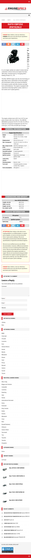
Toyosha (4, 437)
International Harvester (7, 400)
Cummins (4, 341)
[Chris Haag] (2, 523)
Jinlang (3, 322)
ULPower (4, 459)
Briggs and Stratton (7, 384)
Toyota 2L (11, 519)
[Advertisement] (15, 103)
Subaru (3, 368)
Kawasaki (4, 405)
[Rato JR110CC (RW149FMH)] (5, 469)
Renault (3, 365)
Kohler (3, 411)
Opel (3, 360)
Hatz (3, 395)
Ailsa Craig (4, 381)
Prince (3, 362)
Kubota (3, 413)
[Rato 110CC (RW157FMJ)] (5, 485)
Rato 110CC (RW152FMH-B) (16, 492)
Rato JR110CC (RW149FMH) (16, 468)
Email (3, 303)
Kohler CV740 (16, 533)
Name (3, 298)
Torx (3, 435)
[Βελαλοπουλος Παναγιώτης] (2, 513)
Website (4, 307)
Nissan (3, 357)
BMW (3, 333)
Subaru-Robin (5, 429)
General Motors (5, 346)
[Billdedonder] (2, 537)
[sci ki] (2, 519)
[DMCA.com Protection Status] (8, 552)
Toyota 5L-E (19, 530)
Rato (3, 325)
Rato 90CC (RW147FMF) (15, 500)
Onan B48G (17, 526)
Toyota (3, 373)
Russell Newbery (6, 424)
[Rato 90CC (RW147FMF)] (5, 501)
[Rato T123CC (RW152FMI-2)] (5, 477)
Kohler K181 (15, 523)
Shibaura (4, 427)
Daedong (4, 392)
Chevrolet (4, 336)
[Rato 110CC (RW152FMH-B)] (5, 493)
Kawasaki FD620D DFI (19, 537)
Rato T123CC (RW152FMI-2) (17, 476)
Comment (4, 286)
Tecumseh (4, 432)
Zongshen (4, 443)
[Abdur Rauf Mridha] (2, 530)
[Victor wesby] (2, 526)
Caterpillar (4, 387)
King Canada (5, 408)
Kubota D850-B (25, 513)
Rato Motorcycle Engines (11, 464)
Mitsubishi (4, 354)
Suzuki (3, 370)
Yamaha (4, 440)
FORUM (5, 36)
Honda (3, 349)
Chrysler (4, 338)
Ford (3, 344)
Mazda (3, 352)
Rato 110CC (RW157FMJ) (16, 484)
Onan (3, 419)
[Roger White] (2, 533)
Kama (3, 403)
